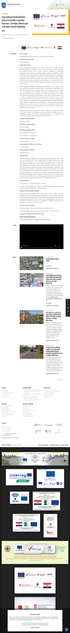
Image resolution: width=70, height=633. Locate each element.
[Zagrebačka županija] (38, 431)
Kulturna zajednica (28, 413)
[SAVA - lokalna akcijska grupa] (59, 425)
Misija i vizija (5, 391)
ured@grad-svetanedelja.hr (10, 433)
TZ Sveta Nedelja (27, 406)
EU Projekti (5, 14)
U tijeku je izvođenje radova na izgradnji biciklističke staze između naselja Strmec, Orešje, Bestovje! (54, 351)
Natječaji (4, 404)
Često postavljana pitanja (8, 414)
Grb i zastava (5, 395)
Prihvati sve (26, 624)
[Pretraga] (63, 5)
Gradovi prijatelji (6, 394)
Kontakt (4, 397)
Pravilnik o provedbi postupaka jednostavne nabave (9, 412)
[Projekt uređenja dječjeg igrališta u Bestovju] (46, 510)
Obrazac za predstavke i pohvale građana (10, 437)
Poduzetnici (47, 387)
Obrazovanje (26, 411)
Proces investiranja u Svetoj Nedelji (52, 391)
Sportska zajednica (28, 414)
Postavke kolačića (64, 445)
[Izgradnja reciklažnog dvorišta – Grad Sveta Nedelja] (35, 465)
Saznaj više (60, 379)
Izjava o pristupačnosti (43, 445)
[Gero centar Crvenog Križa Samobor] (35, 563)
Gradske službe (27, 387)
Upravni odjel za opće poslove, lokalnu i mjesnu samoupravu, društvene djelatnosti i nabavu (33, 391)
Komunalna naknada (49, 394)
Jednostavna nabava (7, 406)
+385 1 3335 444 (7, 435)
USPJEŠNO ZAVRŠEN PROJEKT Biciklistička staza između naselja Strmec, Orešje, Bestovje (54, 279)
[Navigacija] (60, 5)
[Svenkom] (49, 425)
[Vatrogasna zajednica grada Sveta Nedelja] (49, 431)
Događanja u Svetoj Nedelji (8, 392)
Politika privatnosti (54, 445)
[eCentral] (19, 485)
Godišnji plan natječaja (8, 410)
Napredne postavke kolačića (39, 624)
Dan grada (5, 389)
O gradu (4, 387)
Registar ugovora (6, 408)
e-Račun (4, 416)
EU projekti (48, 266)
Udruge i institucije (28, 404)
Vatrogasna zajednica (28, 416)
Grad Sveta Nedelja (6, 445)
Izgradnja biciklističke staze (52, 268)
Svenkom (26, 407)
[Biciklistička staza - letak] (31, 263)
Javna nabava (5, 407)
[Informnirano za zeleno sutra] (59, 431)
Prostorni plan (48, 395)
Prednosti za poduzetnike (50, 389)
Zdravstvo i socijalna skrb (29, 410)
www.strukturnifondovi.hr (8, 38)
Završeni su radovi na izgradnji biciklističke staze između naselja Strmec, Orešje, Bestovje (53, 316)
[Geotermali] (50, 537)
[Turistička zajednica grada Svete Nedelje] (38, 425)
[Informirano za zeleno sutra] (50, 487)
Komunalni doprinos (49, 392)
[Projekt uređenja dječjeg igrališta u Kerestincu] (26, 531)
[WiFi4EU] (19, 503)
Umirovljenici (27, 408)
